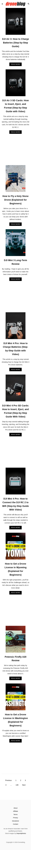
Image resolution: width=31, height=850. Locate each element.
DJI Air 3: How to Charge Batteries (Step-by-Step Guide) (15, 43)
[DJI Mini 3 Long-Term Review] (15, 243)
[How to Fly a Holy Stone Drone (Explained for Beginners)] (15, 179)
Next (24, 785)
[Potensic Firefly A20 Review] (15, 640)
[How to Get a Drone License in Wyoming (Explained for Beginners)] (15, 547)
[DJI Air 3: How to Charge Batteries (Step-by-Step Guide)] (15, 22)
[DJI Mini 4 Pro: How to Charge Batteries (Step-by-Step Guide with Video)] (15, 326)
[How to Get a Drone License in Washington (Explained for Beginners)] (15, 697)
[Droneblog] (15, 4)
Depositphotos (21, 833)
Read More (16, 64)
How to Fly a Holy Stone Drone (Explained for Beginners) (15, 200)
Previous (8, 780)
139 (17, 785)
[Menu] (2, 4)
